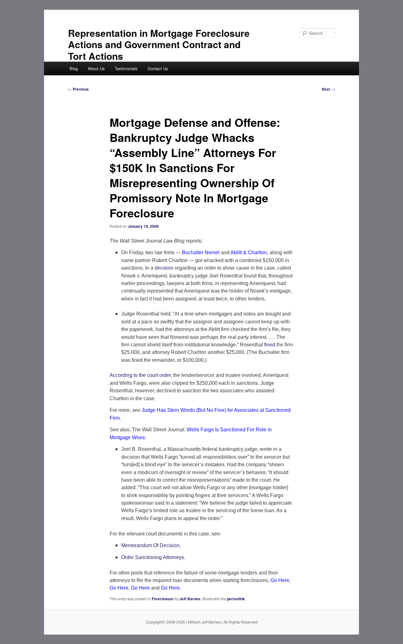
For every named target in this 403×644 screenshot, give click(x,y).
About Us (96, 68)
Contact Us (158, 68)
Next (328, 89)
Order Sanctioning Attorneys (152, 557)
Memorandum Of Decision (150, 545)
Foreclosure (162, 599)
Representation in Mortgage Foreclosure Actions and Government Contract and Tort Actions (159, 44)
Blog (74, 68)
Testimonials (126, 68)
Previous (78, 89)
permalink (236, 599)
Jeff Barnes (190, 599)
